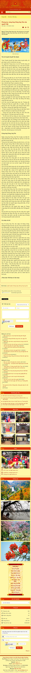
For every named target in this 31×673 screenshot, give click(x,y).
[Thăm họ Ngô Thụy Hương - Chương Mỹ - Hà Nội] (23, 439)
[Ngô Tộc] (15, 4)
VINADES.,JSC (23, 671)
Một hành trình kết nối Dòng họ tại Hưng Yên (12, 395)
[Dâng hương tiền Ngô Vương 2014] (23, 417)
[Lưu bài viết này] (28, 27)
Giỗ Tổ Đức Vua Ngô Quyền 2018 (10, 470)
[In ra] (26, 27)
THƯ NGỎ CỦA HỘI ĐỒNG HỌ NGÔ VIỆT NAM (13, 404)
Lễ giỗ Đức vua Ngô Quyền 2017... (10, 472)
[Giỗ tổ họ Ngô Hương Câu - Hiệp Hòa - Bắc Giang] (8, 428)
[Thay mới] (17, 643)
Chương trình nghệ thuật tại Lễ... (10, 474)
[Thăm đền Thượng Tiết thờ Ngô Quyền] (8, 439)
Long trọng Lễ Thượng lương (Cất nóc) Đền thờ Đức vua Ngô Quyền (15, 398)
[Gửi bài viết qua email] (23, 27)
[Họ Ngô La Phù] (23, 428)
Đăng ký (27, 650)
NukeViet (12, 671)
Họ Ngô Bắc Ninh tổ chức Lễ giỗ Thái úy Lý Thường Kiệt (15, 401)
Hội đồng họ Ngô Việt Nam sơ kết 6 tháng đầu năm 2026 (15, 403)
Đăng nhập (19, 647)
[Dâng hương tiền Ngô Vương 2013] (8, 417)
